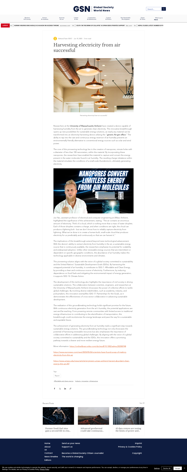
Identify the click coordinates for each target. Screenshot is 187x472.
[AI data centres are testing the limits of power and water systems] (128, 416)
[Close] (184, 468)
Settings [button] (157, 468)
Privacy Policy (44, 469)
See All (142, 403)
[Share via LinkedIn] (65, 389)
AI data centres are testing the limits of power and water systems (128, 429)
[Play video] (93, 190)
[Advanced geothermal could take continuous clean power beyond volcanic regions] (93, 416)
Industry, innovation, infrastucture (86, 381)
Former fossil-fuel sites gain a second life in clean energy (58, 429)
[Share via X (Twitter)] (60, 389)
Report (57, 376)
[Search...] (164, 9)
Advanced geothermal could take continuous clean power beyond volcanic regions (91, 429)
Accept (177, 468)
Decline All (166, 468)
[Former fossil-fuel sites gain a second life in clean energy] (58, 416)
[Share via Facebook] (54, 389)
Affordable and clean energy (63, 381)
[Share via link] (70, 389)
